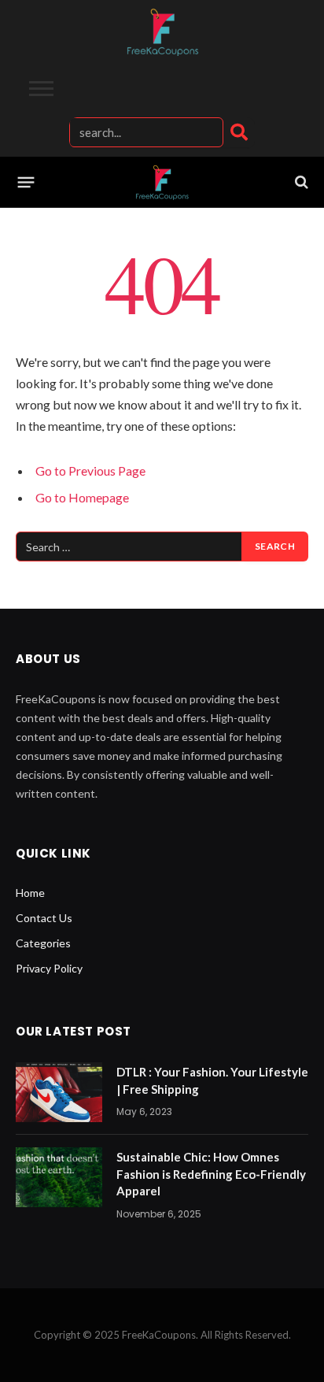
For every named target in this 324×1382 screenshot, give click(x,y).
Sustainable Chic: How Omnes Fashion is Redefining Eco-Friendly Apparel (211, 1174)
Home (30, 892)
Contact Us (44, 917)
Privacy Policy (49, 968)
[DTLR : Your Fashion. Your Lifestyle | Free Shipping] (59, 1092)
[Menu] (26, 182)
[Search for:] (129, 546)
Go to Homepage (82, 497)
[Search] (239, 132)
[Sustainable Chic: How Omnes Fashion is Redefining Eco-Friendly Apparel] (59, 1177)
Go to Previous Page (90, 470)
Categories (43, 943)
